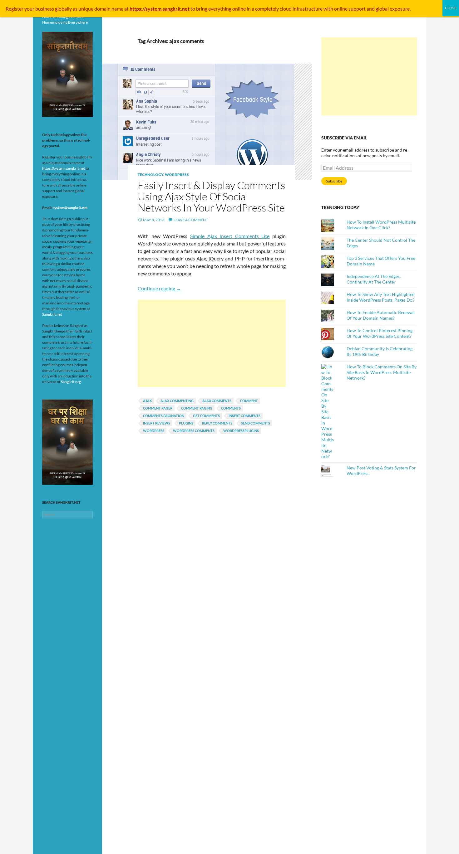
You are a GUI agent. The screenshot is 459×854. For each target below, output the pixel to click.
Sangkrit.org (71, 381)
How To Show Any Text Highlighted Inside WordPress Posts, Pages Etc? (381, 297)
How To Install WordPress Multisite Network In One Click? (381, 224)
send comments (255, 423)
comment (249, 401)
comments (231, 408)
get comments (206, 416)
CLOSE (451, 8)
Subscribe (334, 181)
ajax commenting (177, 401)
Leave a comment (191, 219)
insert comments (244, 416)
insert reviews (156, 423)
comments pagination (163, 416)
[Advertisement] (212, 343)
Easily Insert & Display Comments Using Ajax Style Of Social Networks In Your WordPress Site (211, 196)
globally (63, 9)
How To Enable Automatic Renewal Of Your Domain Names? (381, 315)
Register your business (30, 9)
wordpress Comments (194, 431)
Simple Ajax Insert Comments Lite (230, 236)
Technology (150, 174)
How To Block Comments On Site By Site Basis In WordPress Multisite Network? (382, 372)
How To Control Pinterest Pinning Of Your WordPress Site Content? (379, 333)
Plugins (186, 423)
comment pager (157, 408)
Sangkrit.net (52, 314)
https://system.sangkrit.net (63, 168)
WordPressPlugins (241, 431)
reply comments (217, 423)
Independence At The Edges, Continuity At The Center (374, 279)
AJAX (147, 401)
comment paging (196, 408)
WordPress (177, 174)
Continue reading (159, 288)
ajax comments (216, 401)
